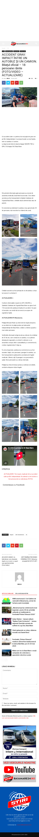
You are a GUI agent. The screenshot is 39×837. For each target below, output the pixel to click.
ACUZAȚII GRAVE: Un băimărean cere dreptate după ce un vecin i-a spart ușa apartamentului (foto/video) (10, 561)
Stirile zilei (22, 51)
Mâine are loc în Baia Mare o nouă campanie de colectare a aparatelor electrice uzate (24, 653)
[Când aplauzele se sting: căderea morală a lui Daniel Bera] (6, 632)
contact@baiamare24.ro (24, 825)
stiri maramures (19, 534)
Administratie (5, 644)
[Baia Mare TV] (19, 771)
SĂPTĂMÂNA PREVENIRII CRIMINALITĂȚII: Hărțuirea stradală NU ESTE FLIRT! (29, 559)
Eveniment (16, 51)
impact (11, 534)
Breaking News (9, 51)
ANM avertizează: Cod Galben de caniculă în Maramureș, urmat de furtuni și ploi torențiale (24, 601)
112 (8, 48)
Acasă (3, 48)
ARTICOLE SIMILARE (7, 593)
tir (26, 534)
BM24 (8, 78)
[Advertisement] (19, 20)
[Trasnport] (19, 742)
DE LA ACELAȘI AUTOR (21, 593)
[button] (36, 43)
